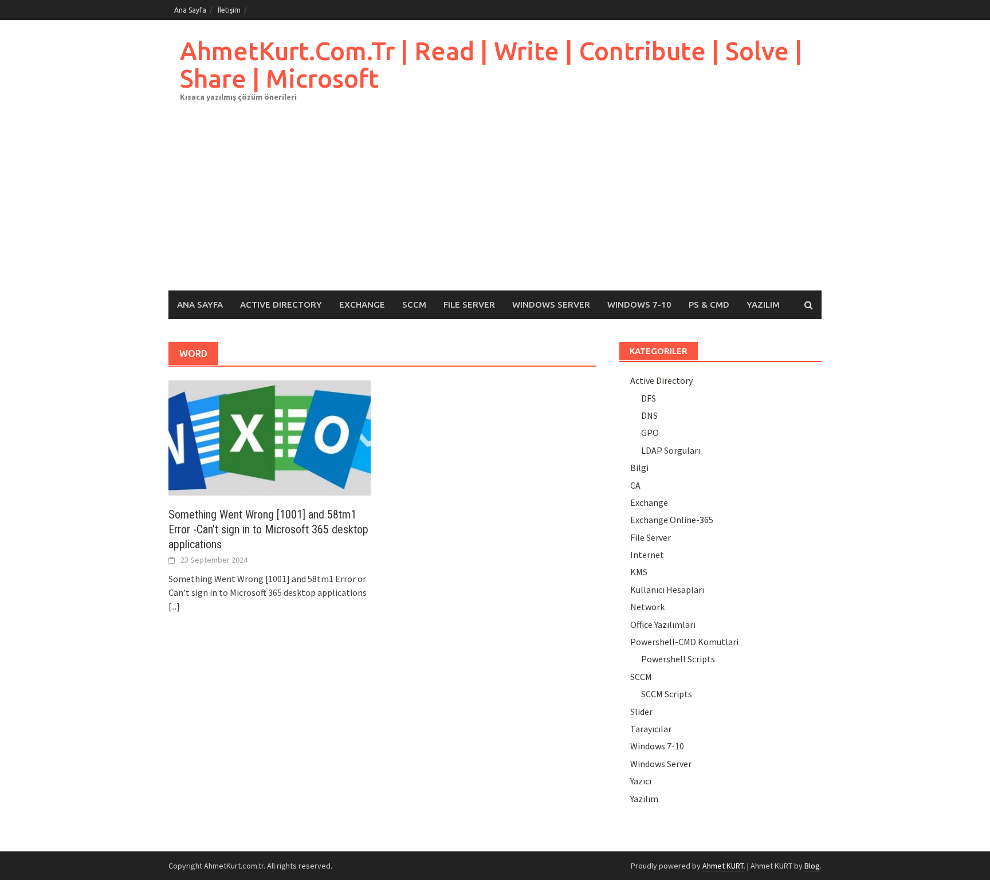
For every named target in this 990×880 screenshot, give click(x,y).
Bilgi (639, 467)
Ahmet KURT (723, 866)
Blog (812, 866)
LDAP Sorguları (670, 450)
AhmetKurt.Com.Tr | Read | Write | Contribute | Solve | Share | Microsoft (491, 64)
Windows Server (551, 304)
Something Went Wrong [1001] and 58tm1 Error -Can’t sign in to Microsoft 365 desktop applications (268, 529)
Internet (647, 554)
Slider (641, 711)
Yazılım (763, 304)
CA (635, 485)
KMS (638, 572)
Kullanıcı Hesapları (667, 589)
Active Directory (281, 304)
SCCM (414, 304)
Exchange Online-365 (671, 519)
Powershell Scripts (678, 659)
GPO (650, 432)
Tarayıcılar (650, 728)
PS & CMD (709, 304)
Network (647, 606)
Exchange (362, 304)
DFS (648, 398)
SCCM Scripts (666, 694)
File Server (469, 304)
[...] (174, 606)
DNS (649, 415)
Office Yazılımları (663, 624)
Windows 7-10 (639, 304)
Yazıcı (640, 781)
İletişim (229, 10)
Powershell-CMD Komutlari (684, 641)
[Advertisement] (495, 204)
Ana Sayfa (190, 10)
